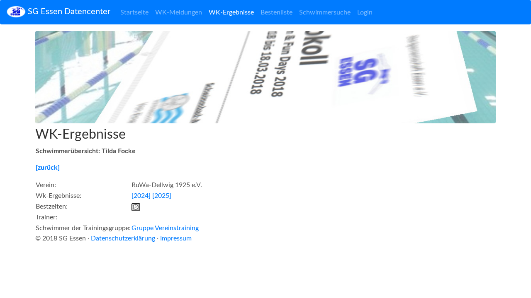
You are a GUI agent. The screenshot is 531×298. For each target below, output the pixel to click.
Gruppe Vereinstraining (165, 228)
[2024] (141, 195)
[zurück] (48, 167)
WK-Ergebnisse (231, 12)
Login (365, 12)
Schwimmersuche (325, 12)
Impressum (176, 238)
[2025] (161, 195)
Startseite (134, 12)
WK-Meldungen (178, 12)
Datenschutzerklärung (123, 238)
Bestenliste (276, 12)
